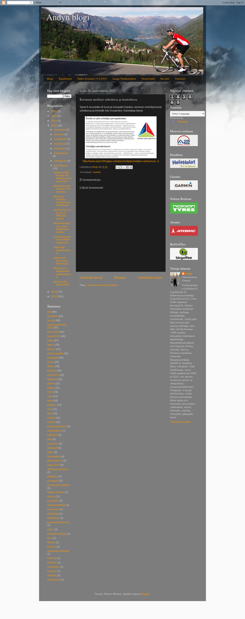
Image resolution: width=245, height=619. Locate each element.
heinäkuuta (60, 139)
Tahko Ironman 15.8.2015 (92, 78)
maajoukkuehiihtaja (58, 551)
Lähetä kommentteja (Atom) (102, 285)
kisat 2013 (53, 332)
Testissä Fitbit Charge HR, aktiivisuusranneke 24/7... (62, 177)
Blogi (50, 78)
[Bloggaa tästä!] (120, 167)
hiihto (50, 340)
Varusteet (180, 78)
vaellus (51, 417)
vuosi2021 (53, 500)
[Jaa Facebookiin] (127, 167)
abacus (51, 349)
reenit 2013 (53, 336)
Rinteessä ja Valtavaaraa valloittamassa (62, 272)
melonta (51, 558)
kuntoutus (52, 443)
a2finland (52, 435)
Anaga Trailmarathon (124, 78)
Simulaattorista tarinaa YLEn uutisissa (62, 189)
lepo (49, 538)
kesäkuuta (60, 143)
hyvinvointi (53, 509)
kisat (49, 413)
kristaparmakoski (56, 533)
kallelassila (53, 518)
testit (50, 400)
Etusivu (120, 277)
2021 (54, 111)
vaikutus (51, 575)
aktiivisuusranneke (57, 469)
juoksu (51, 387)
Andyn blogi (67, 17)
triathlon (51, 405)
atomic (51, 383)
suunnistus (53, 566)
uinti (49, 409)
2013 (54, 296)
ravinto (97, 172)
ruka (49, 396)
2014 (54, 291)
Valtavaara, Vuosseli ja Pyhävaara (60, 261)
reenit (50, 362)
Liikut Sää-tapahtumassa (62, 250)
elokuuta (59, 134)
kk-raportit (53, 480)
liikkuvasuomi (54, 460)
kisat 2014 (53, 375)
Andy (188, 273)
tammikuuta (60, 165)
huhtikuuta (60, 148)
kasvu (50, 529)
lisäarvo (51, 546)
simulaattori (53, 456)
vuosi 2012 (53, 465)
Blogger (145, 594)
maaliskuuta (61, 153)
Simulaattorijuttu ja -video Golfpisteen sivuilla (61, 227)
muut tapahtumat (57, 426)
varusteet (52, 316)
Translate (182, 121)
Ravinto (165, 78)
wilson (50, 344)
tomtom (51, 496)
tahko (50, 452)
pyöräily (51, 370)
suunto (51, 320)
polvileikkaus (54, 430)
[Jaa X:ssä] (124, 167)
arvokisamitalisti (56, 505)
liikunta (51, 542)
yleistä (50, 366)
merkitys (52, 562)
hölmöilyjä (52, 513)
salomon (52, 379)
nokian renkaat (55, 492)
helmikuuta (60, 161)
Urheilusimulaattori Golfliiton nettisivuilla (62, 239)
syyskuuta (60, 129)
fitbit (49, 439)
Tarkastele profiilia (180, 422)
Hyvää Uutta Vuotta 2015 (61, 283)
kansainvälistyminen (58, 522)
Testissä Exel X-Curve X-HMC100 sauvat (62, 214)
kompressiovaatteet (58, 485)
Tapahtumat (65, 78)
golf (49, 311)
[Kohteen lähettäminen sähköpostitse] (117, 167)
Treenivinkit (148, 78)
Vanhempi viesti (150, 277)
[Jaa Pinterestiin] (131, 167)
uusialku (51, 571)
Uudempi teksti (90, 277)
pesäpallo (52, 357)
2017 (54, 116)
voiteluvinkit (53, 579)
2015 (54, 125)
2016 (54, 120)
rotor (50, 392)
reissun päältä (55, 353)
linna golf (52, 448)
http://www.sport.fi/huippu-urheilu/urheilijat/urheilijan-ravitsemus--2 (121, 161)
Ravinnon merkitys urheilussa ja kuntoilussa (61, 201)
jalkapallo (52, 476)
